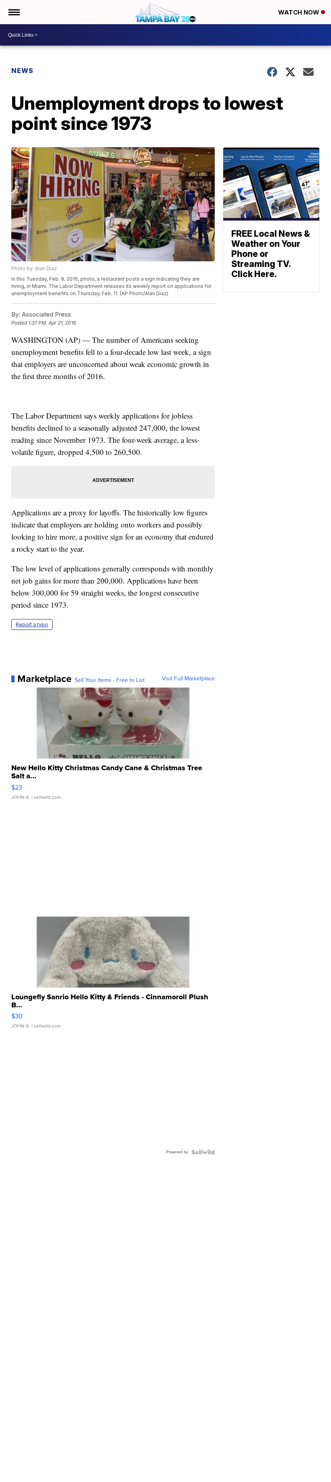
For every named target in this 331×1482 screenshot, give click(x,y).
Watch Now (299, 12)
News (22, 71)
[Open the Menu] (13, 12)
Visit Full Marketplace (188, 679)
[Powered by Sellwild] (203, 1152)
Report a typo (32, 624)
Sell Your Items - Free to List (110, 680)
